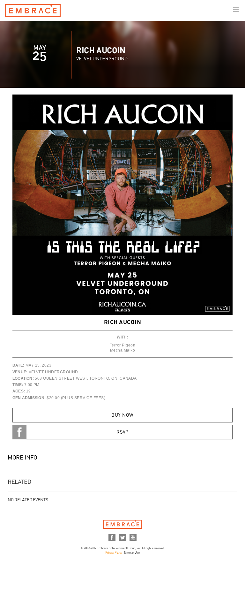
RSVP (122, 432)
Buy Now (122, 415)
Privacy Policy (113, 552)
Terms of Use (132, 552)
